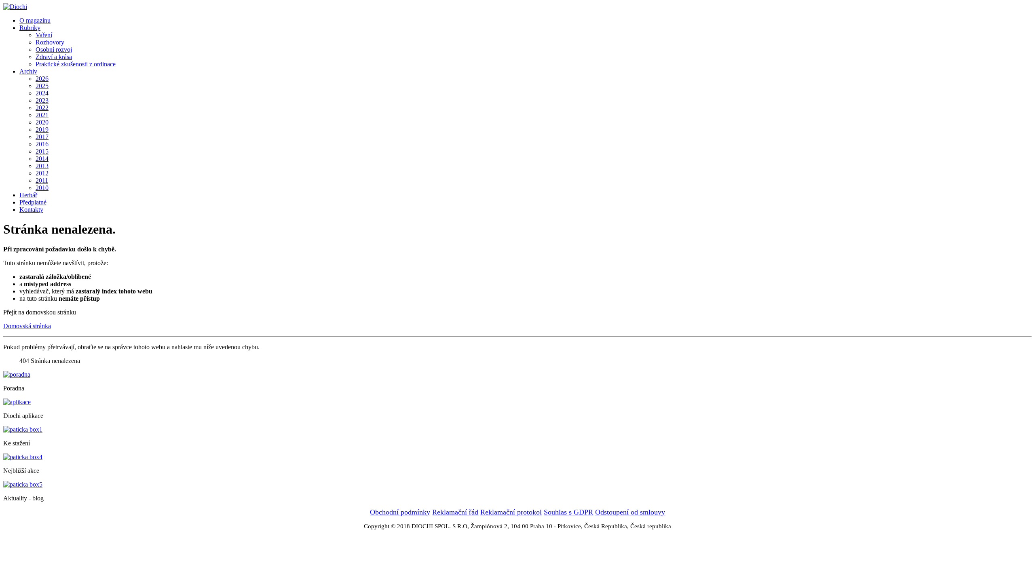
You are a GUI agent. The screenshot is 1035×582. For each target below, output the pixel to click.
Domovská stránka (27, 326)
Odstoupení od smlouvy (630, 512)
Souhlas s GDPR (568, 512)
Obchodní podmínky (400, 512)
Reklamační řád (455, 512)
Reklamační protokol (511, 512)
